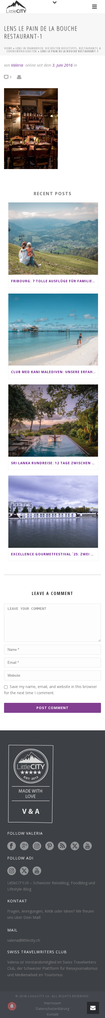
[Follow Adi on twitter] (24, 871)
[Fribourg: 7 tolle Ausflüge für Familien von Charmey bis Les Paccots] (53, 238)
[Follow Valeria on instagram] (37, 846)
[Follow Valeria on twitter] (75, 846)
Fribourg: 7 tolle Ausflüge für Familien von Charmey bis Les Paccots (54, 281)
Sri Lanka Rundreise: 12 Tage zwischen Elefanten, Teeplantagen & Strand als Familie (54, 463)
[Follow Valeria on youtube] (87, 846)
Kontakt (52, 1014)
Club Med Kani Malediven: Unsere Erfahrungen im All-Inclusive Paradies (54, 372)
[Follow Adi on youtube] (37, 871)
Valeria (17, 65)
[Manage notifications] (12, 1006)
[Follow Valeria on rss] (62, 846)
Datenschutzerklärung (52, 1009)
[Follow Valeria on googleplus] (24, 846)
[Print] (22, 77)
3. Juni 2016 (62, 65)
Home (8, 48)
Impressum (52, 1003)
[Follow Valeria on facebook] (11, 846)
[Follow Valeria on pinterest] (49, 846)
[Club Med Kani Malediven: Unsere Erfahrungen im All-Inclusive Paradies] (53, 330)
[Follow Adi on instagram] (11, 871)
